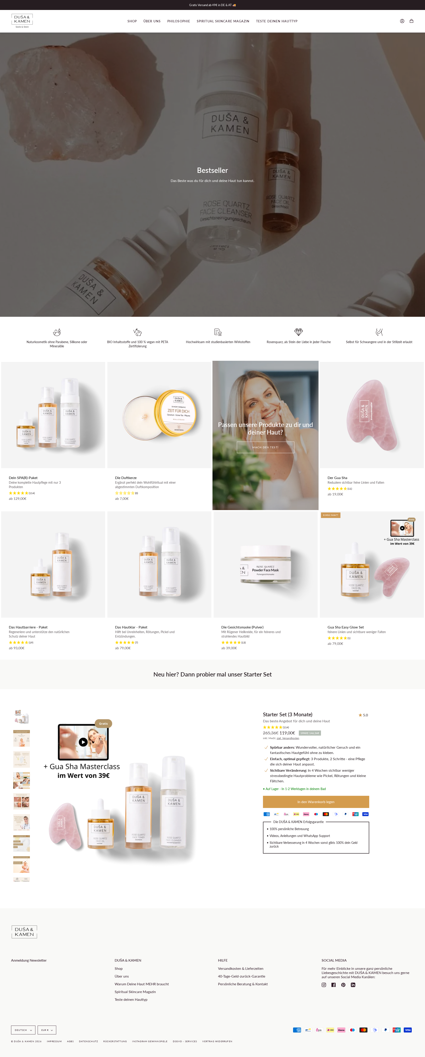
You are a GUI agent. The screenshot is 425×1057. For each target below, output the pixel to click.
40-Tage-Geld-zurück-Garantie (241, 976)
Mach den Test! (265, 447)
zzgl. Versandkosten (288, 738)
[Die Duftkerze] (159, 415)
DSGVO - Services (185, 1041)
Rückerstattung (115, 1041)
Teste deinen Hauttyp (131, 999)
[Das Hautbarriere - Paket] (53, 564)
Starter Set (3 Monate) (287, 714)
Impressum (54, 1041)
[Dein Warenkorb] (411, 21)
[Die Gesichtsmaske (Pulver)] (266, 564)
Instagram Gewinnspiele (149, 1041)
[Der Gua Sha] (372, 415)
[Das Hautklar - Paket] (159, 564)
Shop (119, 968)
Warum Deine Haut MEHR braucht (142, 984)
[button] (53, 493)
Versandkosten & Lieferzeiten (240, 968)
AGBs (70, 1041)
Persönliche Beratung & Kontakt (243, 984)
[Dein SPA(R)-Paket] (53, 415)
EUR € (45, 1030)
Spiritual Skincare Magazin (135, 991)
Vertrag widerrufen (217, 1041)
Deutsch (21, 1030)
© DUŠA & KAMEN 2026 (26, 1041)
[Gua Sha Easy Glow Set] (372, 564)
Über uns (122, 976)
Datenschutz (88, 1041)
